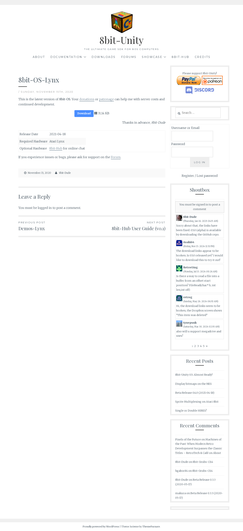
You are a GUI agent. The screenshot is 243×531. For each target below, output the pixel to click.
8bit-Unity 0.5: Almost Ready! (193, 374)
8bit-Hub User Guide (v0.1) (138, 226)
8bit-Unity (121, 40)
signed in (202, 204)
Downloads (104, 57)
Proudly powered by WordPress (101, 526)
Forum (116, 157)
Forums (128, 57)
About (39, 57)
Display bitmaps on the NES (193, 384)
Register (188, 176)
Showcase (152, 57)
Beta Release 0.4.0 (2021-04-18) (194, 392)
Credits (203, 57)
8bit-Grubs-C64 (203, 462)
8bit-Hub (180, 57)
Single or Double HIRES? (191, 410)
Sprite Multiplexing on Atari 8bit (197, 401)
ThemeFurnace (151, 526)
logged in (45, 208)
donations (86, 99)
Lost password (207, 176)
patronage (106, 99)
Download (84, 113)
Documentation (66, 57)
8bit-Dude (65, 173)
